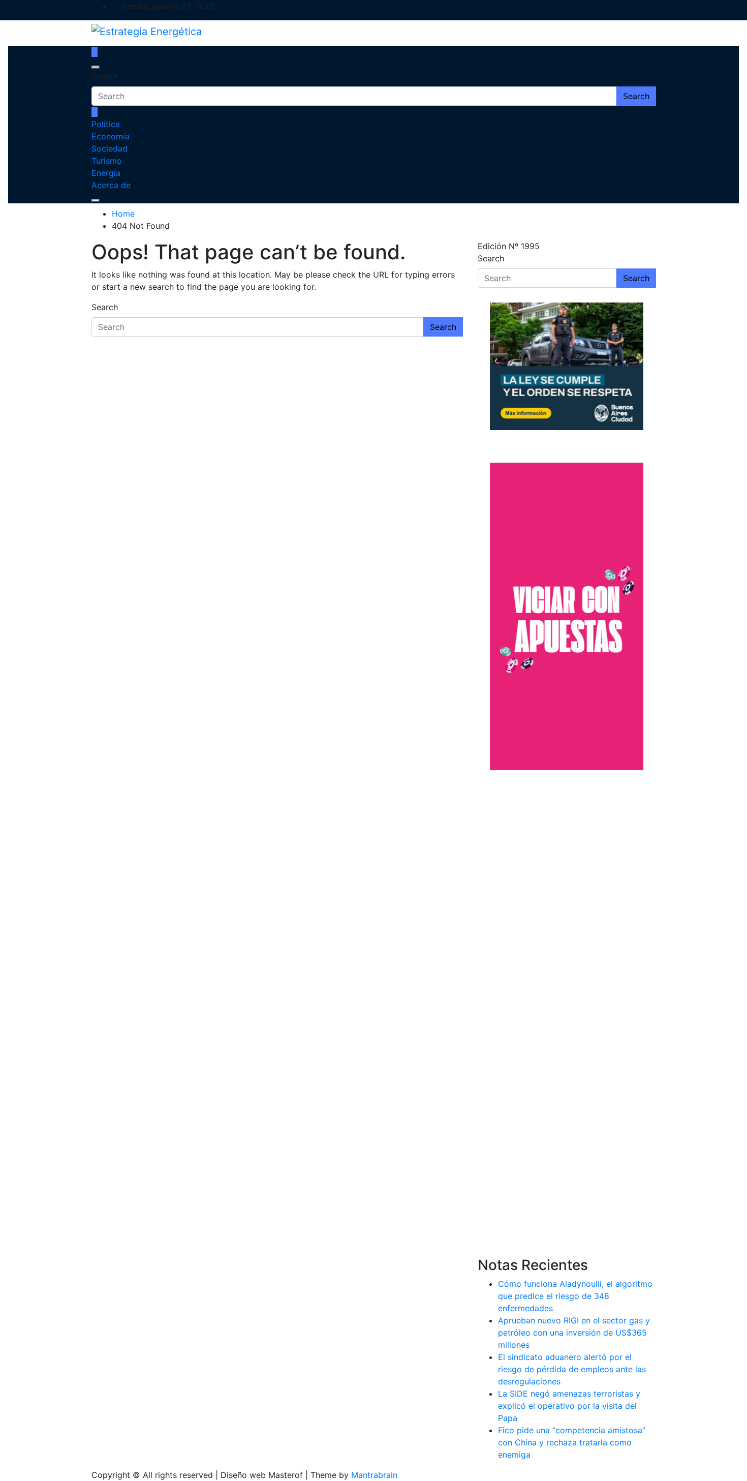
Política (105, 124)
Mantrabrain (374, 1475)
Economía (110, 136)
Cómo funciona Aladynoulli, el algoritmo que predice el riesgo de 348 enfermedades (575, 1296)
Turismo (106, 161)
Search (104, 76)
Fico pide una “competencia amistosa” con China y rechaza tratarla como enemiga (571, 1442)
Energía (105, 173)
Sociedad (109, 148)
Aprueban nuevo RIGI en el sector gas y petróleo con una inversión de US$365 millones (574, 1332)
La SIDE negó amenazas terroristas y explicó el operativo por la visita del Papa (569, 1405)
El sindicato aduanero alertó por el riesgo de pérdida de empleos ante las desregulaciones (572, 1369)
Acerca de (111, 185)
